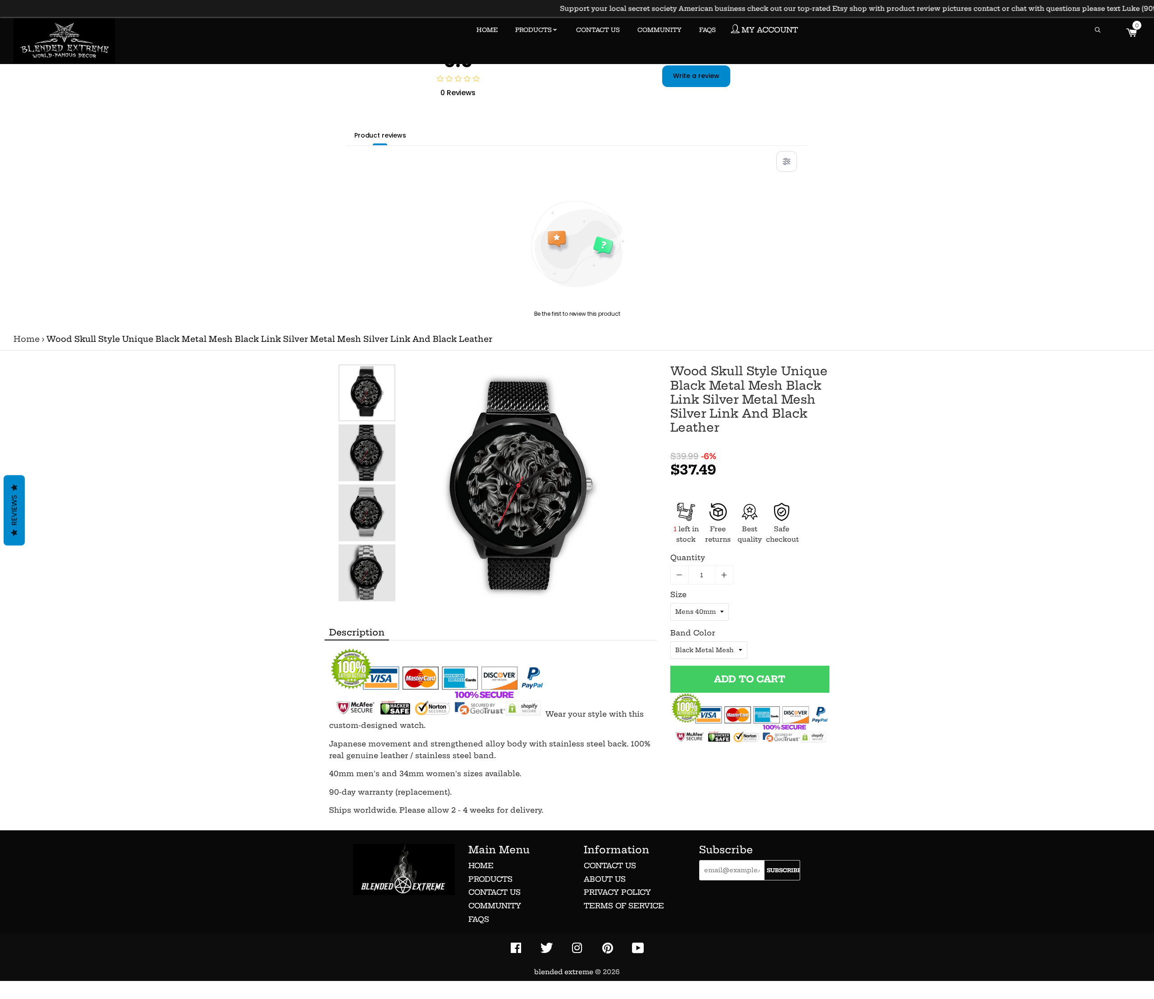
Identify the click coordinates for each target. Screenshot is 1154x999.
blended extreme (563, 972)
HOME (487, 29)
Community (494, 905)
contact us (610, 865)
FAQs (478, 919)
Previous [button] (367, 373)
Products (490, 879)
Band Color (692, 632)
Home (27, 339)
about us (605, 879)
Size (678, 594)
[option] (367, 393)
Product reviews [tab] (380, 135)
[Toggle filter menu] (786, 161)
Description (357, 632)
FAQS (707, 29)
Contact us (494, 892)
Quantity (687, 557)
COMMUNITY (659, 29)
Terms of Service (624, 905)
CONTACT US (598, 29)
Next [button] (367, 592)
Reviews (14, 510)
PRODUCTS (533, 29)
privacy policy (617, 892)
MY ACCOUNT (768, 29)
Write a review (696, 75)
